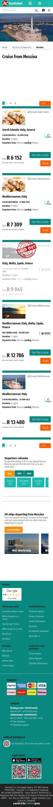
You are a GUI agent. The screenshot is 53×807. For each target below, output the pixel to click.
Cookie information (37, 621)
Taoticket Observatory (38, 663)
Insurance (33, 626)
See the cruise (40, 155)
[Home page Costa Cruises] (48, 135)
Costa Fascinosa (10, 202)
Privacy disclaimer (36, 616)
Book (45, 163)
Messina (20, 142)
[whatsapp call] (30, 3)
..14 (10, 103)
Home (4, 47)
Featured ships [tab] (13, 529)
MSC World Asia (9, 332)
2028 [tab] (29, 473)
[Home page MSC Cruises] (46, 332)
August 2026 (10, 482)
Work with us (34, 636)
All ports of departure (21, 47)
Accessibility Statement (39, 631)
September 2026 (24, 482)
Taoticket (30, 803)
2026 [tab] (9, 473)
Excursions (6, 633)
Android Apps (8, 665)
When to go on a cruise (12, 629)
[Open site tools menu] (49, 3)
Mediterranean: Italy (14, 196)
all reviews (11, 598)
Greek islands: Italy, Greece (18, 130)
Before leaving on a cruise (10, 617)
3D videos (6, 638)
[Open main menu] (49, 10)
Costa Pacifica (9, 135)
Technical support (36, 611)
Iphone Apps (7, 660)
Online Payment (35, 658)
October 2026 (38, 482)
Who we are (7, 651)
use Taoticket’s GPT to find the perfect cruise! (30, 743)
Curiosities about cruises (12, 611)
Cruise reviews (35, 653)
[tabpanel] (26, 483)
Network (5, 655)
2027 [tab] (19, 473)
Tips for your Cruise (10, 624)
